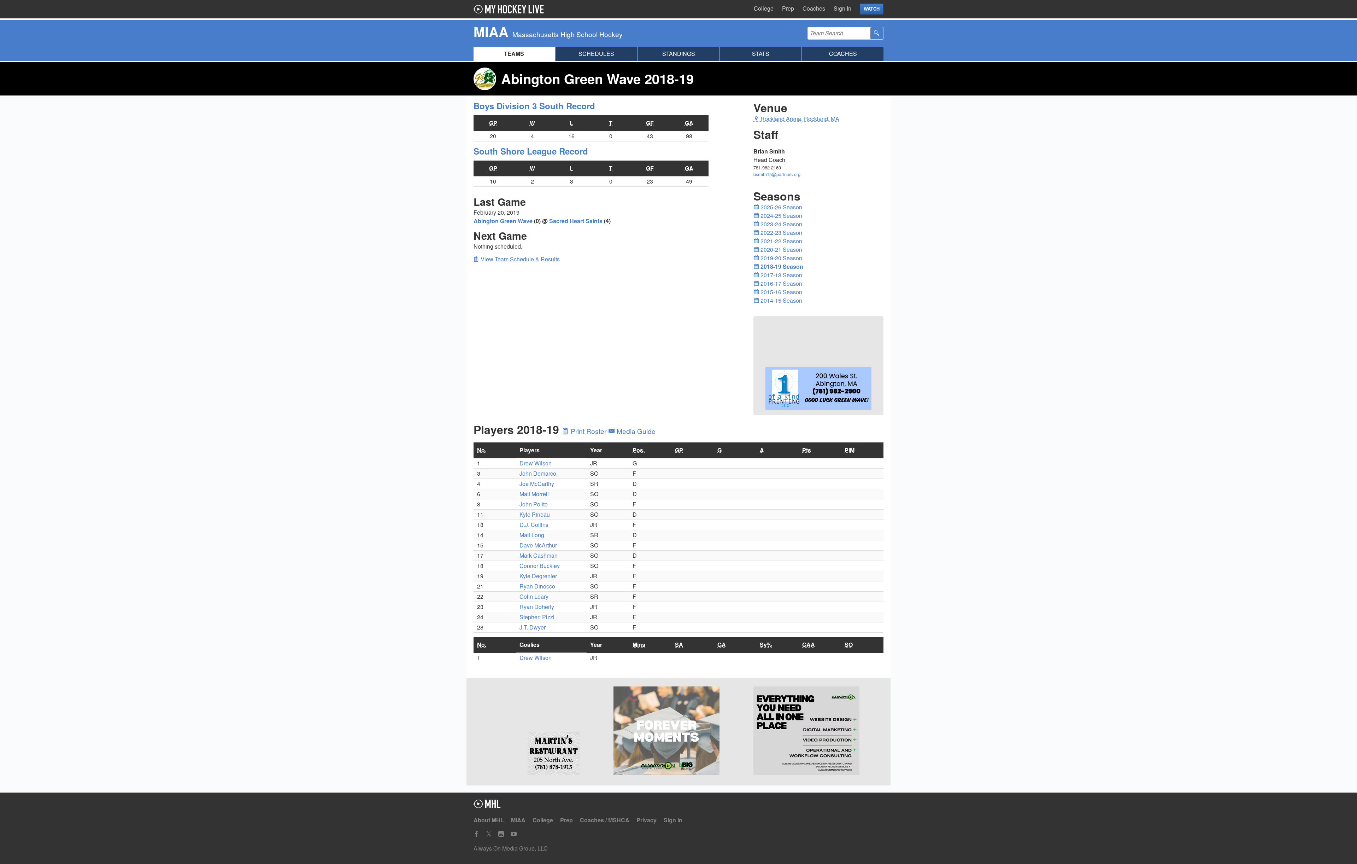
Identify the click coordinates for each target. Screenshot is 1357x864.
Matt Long (531, 535)
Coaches (814, 8)
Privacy (646, 820)
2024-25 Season (780, 215)
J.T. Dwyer (532, 627)
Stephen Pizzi (536, 617)
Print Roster (588, 431)
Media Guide (635, 431)
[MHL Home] (487, 806)
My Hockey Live (511, 9)
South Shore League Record (531, 151)
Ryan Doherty (536, 607)
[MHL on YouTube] (514, 834)
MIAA (518, 820)
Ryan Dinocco (537, 586)
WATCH (872, 9)
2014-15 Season (780, 300)
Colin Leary (533, 596)
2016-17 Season (780, 283)
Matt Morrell (534, 494)
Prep (788, 8)
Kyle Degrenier (538, 576)
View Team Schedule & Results (519, 259)
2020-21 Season (780, 249)
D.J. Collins (533, 525)
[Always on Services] (818, 732)
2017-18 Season (780, 275)
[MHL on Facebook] (476, 834)
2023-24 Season (780, 224)
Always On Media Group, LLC (511, 848)
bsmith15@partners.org (776, 174)
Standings (678, 54)
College (764, 8)
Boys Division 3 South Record (534, 106)
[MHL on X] (488, 834)
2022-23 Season (780, 232)
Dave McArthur (538, 545)
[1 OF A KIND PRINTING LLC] (818, 410)
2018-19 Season (781, 266)
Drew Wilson (535, 463)
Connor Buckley (539, 566)
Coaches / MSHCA (604, 820)
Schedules (596, 54)
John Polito (533, 504)
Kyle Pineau (534, 514)
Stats (760, 54)
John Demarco (537, 473)
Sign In (842, 8)
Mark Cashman (538, 555)
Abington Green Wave (503, 221)
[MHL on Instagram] (501, 834)
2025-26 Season (780, 207)
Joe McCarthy (536, 484)
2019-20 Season (780, 258)
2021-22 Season (780, 241)
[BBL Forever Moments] (678, 732)
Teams (514, 54)
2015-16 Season (780, 292)
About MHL (489, 820)
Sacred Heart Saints (576, 221)
